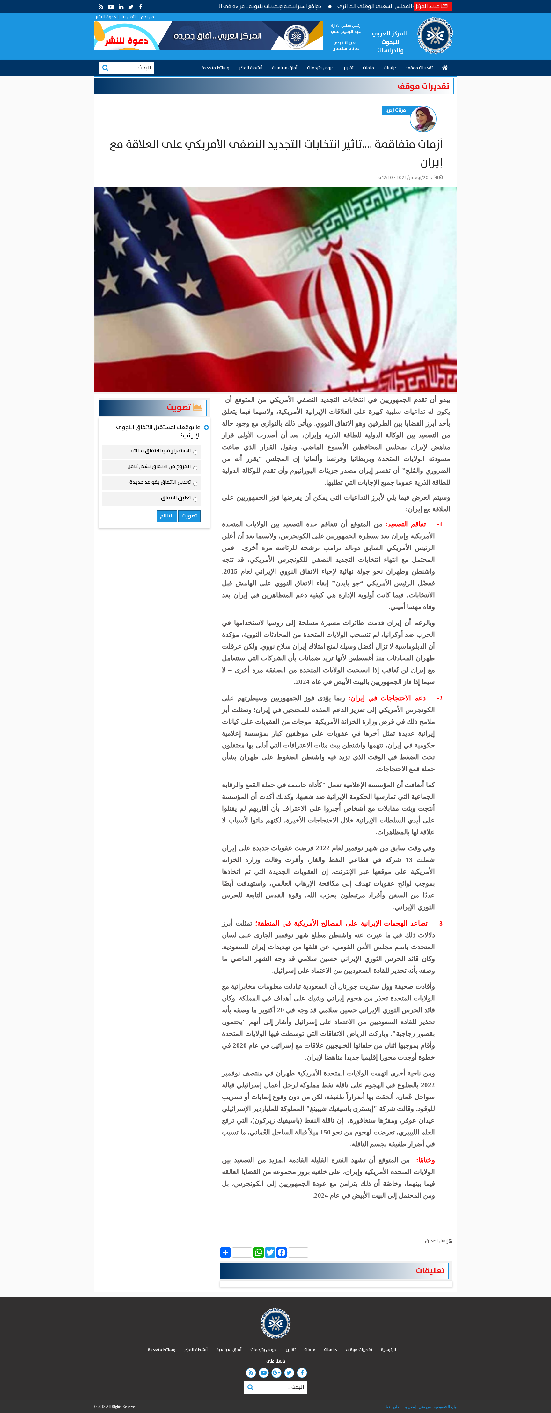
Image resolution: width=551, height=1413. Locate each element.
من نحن (147, 16)
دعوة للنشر (105, 16)
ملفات (368, 67)
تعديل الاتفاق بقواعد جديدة (160, 483)
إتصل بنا (409, 1406)
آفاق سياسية (285, 67)
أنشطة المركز (250, 67)
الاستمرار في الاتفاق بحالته (161, 452)
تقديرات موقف (419, 67)
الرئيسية (388, 1349)
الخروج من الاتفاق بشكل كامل (159, 468)
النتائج (167, 516)
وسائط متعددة (215, 67)
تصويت (180, 407)
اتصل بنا (128, 16)
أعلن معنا (393, 1406)
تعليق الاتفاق (176, 499)
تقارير (348, 67)
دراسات (390, 67)
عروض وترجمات (320, 67)
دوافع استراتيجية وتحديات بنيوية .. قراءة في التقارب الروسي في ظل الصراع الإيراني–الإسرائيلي (262, 7)
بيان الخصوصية (445, 1406)
